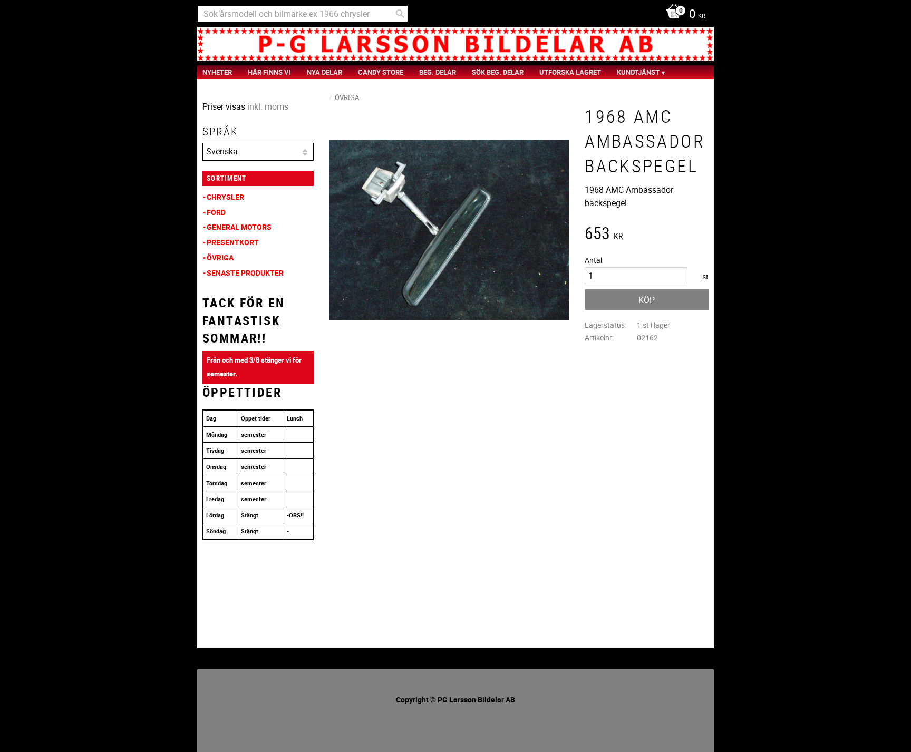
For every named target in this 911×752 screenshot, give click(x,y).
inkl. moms (267, 106)
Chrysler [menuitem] (225, 197)
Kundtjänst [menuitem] (638, 72)
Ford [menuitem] (216, 212)
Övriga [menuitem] (220, 257)
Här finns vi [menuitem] (269, 72)
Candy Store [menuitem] (380, 72)
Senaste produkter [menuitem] (245, 273)
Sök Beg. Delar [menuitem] (498, 72)
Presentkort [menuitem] (233, 242)
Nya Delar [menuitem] (324, 72)
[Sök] (400, 14)
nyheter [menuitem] (217, 72)
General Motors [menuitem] (239, 227)
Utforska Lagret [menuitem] (570, 72)
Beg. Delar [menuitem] (437, 72)
